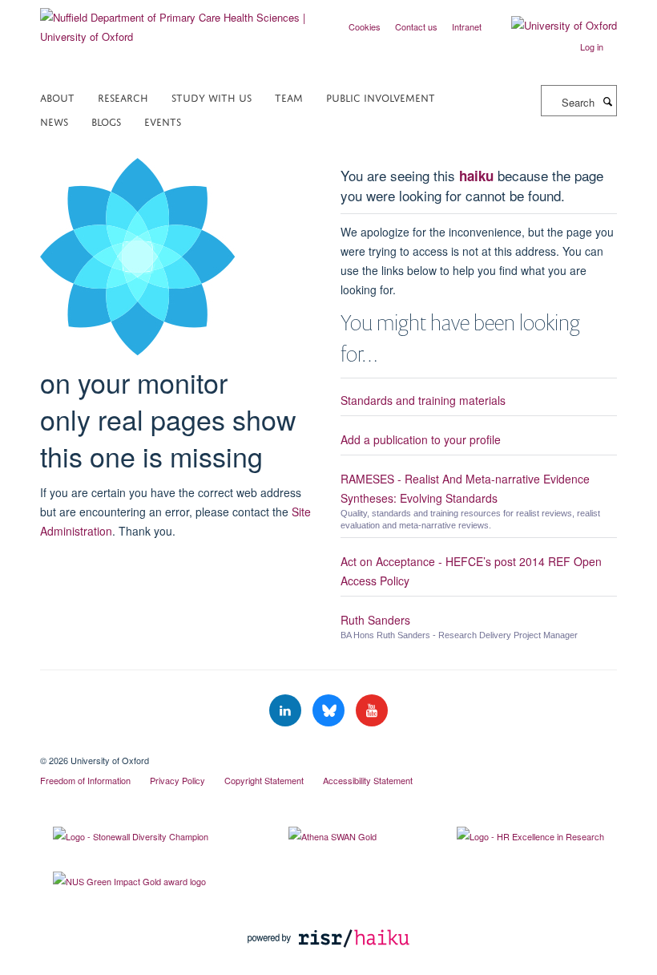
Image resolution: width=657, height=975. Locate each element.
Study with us (211, 96)
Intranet (467, 26)
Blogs (106, 120)
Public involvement (380, 96)
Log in (591, 46)
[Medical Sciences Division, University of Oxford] (328, 746)
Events (162, 120)
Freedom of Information (85, 780)
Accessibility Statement (368, 780)
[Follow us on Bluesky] (330, 710)
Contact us (416, 26)
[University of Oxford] (552, 25)
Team (289, 96)
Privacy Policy (177, 780)
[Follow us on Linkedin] (286, 710)
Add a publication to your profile (421, 439)
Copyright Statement (264, 780)
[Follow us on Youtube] (372, 710)
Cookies (365, 26)
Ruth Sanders (375, 620)
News (54, 120)
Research (123, 96)
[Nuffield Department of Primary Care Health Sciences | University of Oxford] (178, 21)
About (57, 96)
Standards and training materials (423, 400)
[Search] (607, 101)
